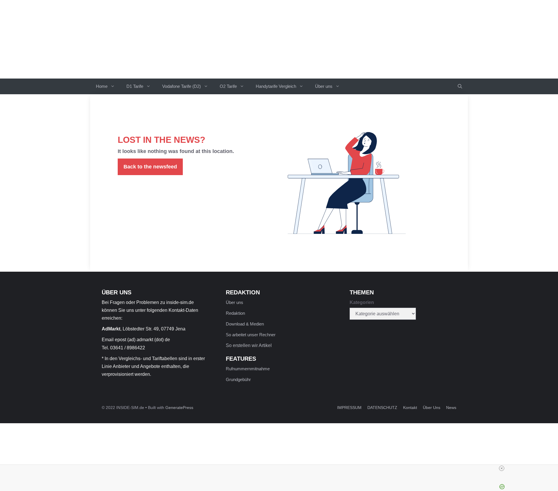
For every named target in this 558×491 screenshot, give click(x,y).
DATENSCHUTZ (382, 407)
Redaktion (235, 313)
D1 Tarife (134, 86)
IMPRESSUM (349, 407)
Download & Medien (245, 323)
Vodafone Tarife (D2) (181, 86)
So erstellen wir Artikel (249, 345)
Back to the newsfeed (150, 167)
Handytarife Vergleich (276, 86)
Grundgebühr (238, 379)
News (451, 407)
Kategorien (362, 302)
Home (102, 86)
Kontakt (410, 407)
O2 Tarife (228, 86)
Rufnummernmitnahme (248, 368)
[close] (501, 468)
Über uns (323, 86)
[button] (460, 86)
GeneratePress (179, 407)
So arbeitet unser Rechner (251, 334)
